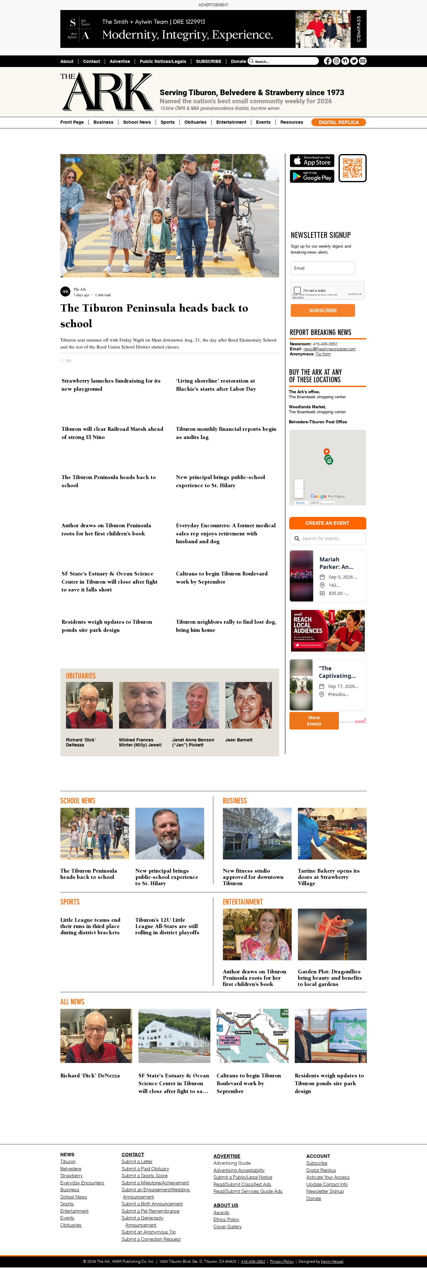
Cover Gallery (228, 1227)
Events (67, 1218)
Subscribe (316, 1163)
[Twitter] (354, 61)
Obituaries (71, 1225)
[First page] (161, 1127)
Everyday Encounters (82, 1183)
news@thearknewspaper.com (330, 348)
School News (73, 1197)
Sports (67, 1204)
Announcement (138, 1197)
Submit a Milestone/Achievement (155, 1183)
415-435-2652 (325, 343)
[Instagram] (336, 61)
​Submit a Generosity (142, 1218)
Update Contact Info (327, 1184)
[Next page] (253, 1127)
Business (69, 1190)
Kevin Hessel (332, 1261)
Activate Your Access (328, 1177)
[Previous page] (174, 1127)
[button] (291, 122)
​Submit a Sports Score (145, 1176)
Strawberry (71, 1176)
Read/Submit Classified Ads (242, 1184)
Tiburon (68, 1161)
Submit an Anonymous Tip (149, 1232)
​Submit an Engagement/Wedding (156, 1190)
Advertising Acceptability (239, 1170)
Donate (313, 1198)
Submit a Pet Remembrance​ (150, 1211)
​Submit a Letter (137, 1161)
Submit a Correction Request (151, 1239)
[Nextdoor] (345, 61)
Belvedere (70, 1169)
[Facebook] (328, 61)
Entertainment (74, 1211)
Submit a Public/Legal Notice (243, 1177)
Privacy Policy (282, 1261)
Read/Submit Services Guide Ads (248, 1191)
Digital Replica (321, 1170)
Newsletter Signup (325, 1191)
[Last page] (266, 1127)
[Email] (363, 61)
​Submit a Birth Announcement (152, 1204)
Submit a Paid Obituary (145, 1169)
